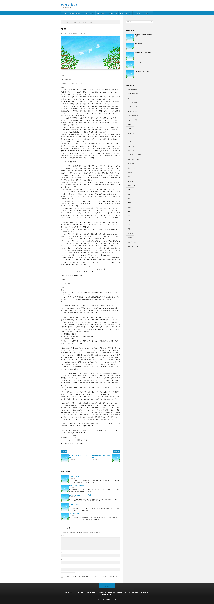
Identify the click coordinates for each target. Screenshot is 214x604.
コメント (63, 535)
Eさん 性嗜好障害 (132, 102)
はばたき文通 (100, 13)
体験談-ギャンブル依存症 (134, 159)
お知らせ (147, 13)
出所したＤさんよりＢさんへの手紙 (80, 495)
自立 (129, 224)
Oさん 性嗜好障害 (132, 120)
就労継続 (130, 172)
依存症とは (69, 592)
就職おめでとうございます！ (142, 43)
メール (63, 559)
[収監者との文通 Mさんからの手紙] (65, 458)
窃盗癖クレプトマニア (123, 592)
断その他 (130, 181)
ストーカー (105, 594)
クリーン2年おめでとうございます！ (144, 71)
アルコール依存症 (79, 592)
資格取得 (130, 237)
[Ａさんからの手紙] (65, 507)
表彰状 (129, 229)
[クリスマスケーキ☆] (130, 65)
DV (111, 594)
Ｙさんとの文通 (74, 476)
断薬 (129, 194)
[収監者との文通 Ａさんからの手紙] (116, 458)
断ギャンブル (131, 185)
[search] (151, 21)
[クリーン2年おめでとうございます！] (130, 74)
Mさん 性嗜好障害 (132, 111)
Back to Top (107, 586)
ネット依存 (135, 592)
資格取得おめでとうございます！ (143, 52)
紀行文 (129, 216)
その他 (129, 128)
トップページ (131, 150)
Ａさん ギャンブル (133, 246)
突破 (129, 211)
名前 (62, 552)
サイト (63, 566)
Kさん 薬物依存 (132, 107)
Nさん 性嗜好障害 (133, 115)
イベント (130, 141)
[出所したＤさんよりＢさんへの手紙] (65, 498)
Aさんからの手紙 (74, 513)
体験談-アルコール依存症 (134, 155)
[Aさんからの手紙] (65, 516)
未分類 (129, 202)
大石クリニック (112, 599)
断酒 (129, 198)
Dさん (129, 98)
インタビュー (137, 13)
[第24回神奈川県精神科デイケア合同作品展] (130, 37)
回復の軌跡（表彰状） (76, 13)
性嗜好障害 (111, 592)
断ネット (130, 189)
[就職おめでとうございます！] (130, 46)
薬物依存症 (102, 592)
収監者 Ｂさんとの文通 (76, 485)
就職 (129, 176)
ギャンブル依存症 (92, 592)
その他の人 (131, 133)
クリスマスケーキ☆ (139, 62)
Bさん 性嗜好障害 (132, 89)
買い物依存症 (145, 592)
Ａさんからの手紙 (74, 504)
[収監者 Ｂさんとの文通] (65, 488)
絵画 (121, 13)
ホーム (64, 13)
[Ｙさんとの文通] (65, 479)
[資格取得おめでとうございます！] (130, 56)
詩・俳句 (128, 13)
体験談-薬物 (131, 163)
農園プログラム (113, 13)
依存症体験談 (89, 13)
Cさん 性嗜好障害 (73, 33)
